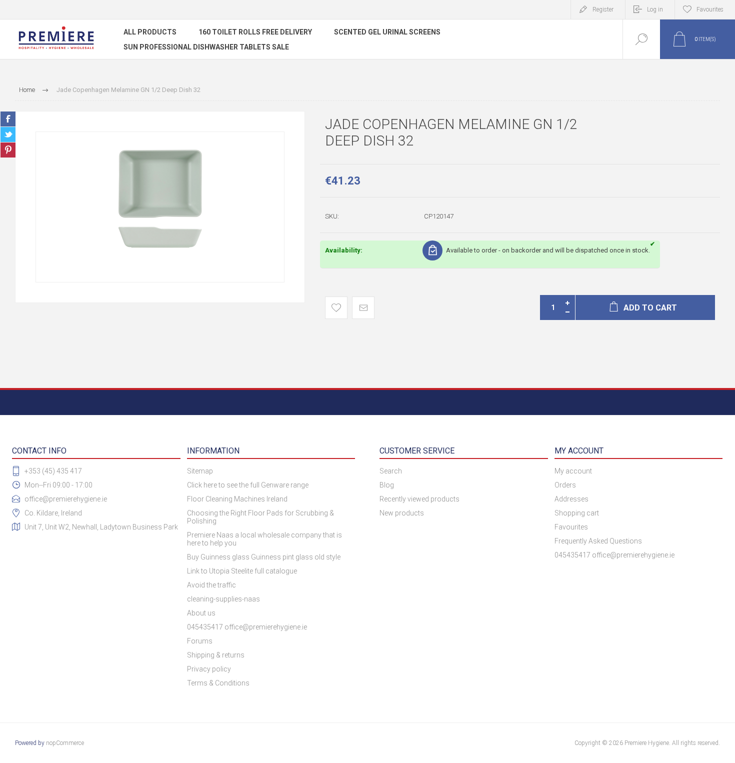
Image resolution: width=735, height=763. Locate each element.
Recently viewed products (420, 499)
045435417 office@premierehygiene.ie (247, 627)
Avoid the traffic (211, 585)
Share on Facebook (8, 119)
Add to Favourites (336, 307)
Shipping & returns (215, 655)
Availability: (343, 250)
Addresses (571, 499)
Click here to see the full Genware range (247, 485)
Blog (387, 485)
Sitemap (200, 471)
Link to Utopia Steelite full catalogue (242, 571)
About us (201, 613)
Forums (199, 641)
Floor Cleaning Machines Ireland (237, 499)
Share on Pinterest (8, 150)
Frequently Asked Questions (598, 541)
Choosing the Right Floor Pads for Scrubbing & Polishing (260, 517)
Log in (655, 9)
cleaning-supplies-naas (223, 599)
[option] (160, 207)
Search (391, 471)
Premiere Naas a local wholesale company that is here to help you (264, 539)
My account (573, 471)
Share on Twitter (8, 134)
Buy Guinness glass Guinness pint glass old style (263, 557)
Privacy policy (209, 669)
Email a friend (363, 307)
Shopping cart (576, 513)
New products (402, 513)
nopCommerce (65, 743)
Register (603, 9)
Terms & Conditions (218, 683)
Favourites (571, 527)
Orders (565, 485)
